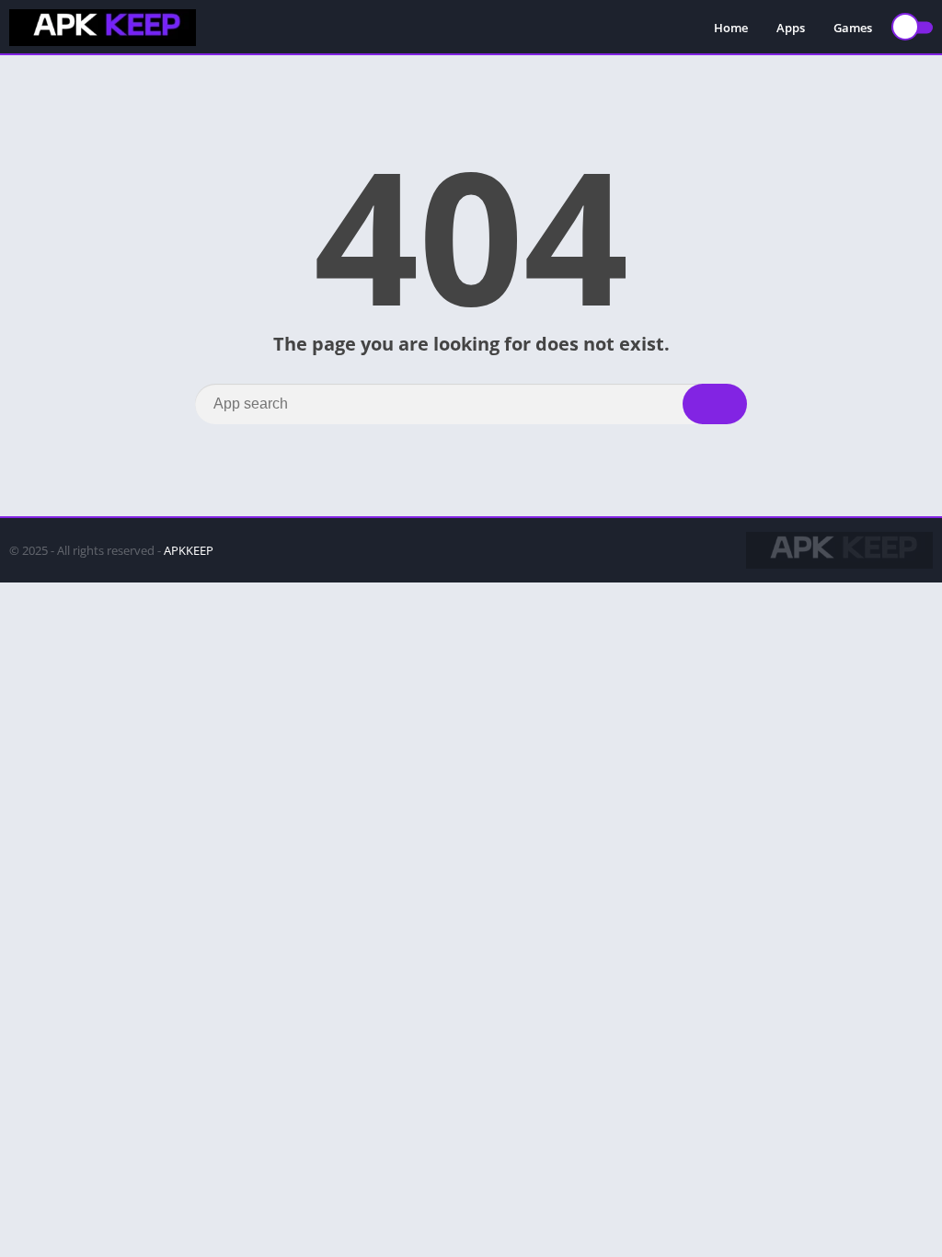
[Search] (715, 404)
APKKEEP (188, 550)
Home (731, 27)
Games (852, 27)
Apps (790, 27)
